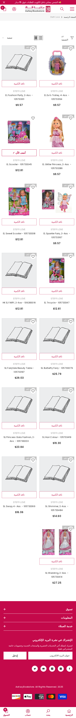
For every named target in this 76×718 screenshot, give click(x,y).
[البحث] (62, 9)
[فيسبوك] (69, 669)
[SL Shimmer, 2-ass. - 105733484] (56, 474)
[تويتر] (35, 669)
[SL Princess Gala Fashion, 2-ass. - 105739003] (19, 404)
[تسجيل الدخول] (14, 9)
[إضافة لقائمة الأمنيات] (70, 49)
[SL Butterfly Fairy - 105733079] (56, 335)
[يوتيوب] (43, 669)
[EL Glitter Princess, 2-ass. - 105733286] (56, 132)
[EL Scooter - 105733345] (19, 132)
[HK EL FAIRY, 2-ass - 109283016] (19, 270)
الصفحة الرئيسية (70, 17)
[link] (48, 712)
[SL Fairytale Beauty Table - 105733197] (19, 335)
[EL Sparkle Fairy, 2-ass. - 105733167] (56, 201)
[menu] (72, 9)
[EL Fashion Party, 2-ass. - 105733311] (19, 62)
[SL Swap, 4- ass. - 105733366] (19, 474)
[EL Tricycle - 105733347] (56, 270)
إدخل (15, 655)
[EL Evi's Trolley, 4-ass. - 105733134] (56, 62)
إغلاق (4, 2)
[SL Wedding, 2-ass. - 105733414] (56, 542)
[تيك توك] (52, 669)
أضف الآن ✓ (19, 153)
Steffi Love (55, 17)
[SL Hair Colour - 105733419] (56, 404)
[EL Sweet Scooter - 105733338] (19, 201)
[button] (40, 38)
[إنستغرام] (61, 669)
